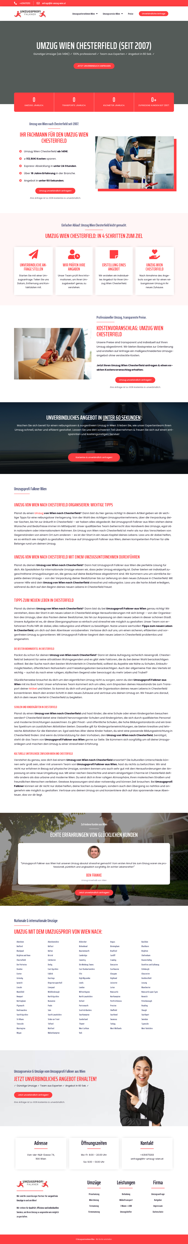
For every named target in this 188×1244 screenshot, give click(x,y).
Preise (130, 14)
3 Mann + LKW (126, 1206)
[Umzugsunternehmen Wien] (30, 14)
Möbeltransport (126, 1200)
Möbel (33, 688)
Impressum (158, 1206)
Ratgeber (158, 1200)
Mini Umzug (94, 1200)
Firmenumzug (94, 1212)
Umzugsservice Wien (111, 14)
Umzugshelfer (126, 1212)
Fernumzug (94, 1206)
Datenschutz (158, 1212)
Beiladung (126, 1194)
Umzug (39, 513)
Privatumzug (94, 1194)
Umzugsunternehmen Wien (83, 14)
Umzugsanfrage (158, 1194)
